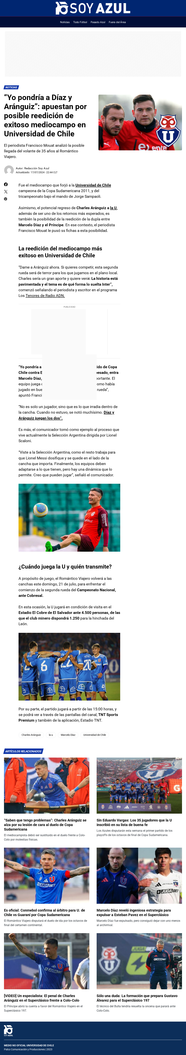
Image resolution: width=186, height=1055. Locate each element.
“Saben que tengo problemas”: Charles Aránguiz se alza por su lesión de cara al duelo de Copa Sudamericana (45, 824)
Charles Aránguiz (31, 735)
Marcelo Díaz (68, 735)
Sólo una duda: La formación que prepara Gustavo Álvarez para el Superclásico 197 (137, 998)
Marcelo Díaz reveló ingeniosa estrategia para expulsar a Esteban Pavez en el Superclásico (134, 912)
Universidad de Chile (93, 185)
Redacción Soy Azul (36, 168)
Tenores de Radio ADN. (45, 295)
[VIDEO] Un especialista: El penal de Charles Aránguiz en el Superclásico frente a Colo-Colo (41, 998)
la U (113, 208)
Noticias (11, 87)
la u (51, 735)
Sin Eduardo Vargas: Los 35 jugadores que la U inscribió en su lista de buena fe (134, 822)
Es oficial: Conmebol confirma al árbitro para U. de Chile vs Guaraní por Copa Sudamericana (44, 912)
